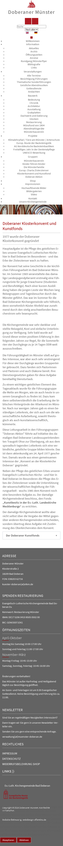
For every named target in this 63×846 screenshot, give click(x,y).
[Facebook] (28, 21)
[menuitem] (33, 41)
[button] (31, 535)
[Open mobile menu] (31, 37)
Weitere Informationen (12, 844)
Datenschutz (11, 759)
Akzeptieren (8, 840)
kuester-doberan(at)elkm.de (17, 584)
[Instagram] (35, 21)
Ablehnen (24, 840)
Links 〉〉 (8, 771)
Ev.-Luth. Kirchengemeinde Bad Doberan (27, 785)
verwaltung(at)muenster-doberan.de (22, 736)
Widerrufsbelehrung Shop (21, 764)
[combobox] (31, 26)
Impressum (9, 753)
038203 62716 (15, 578)
